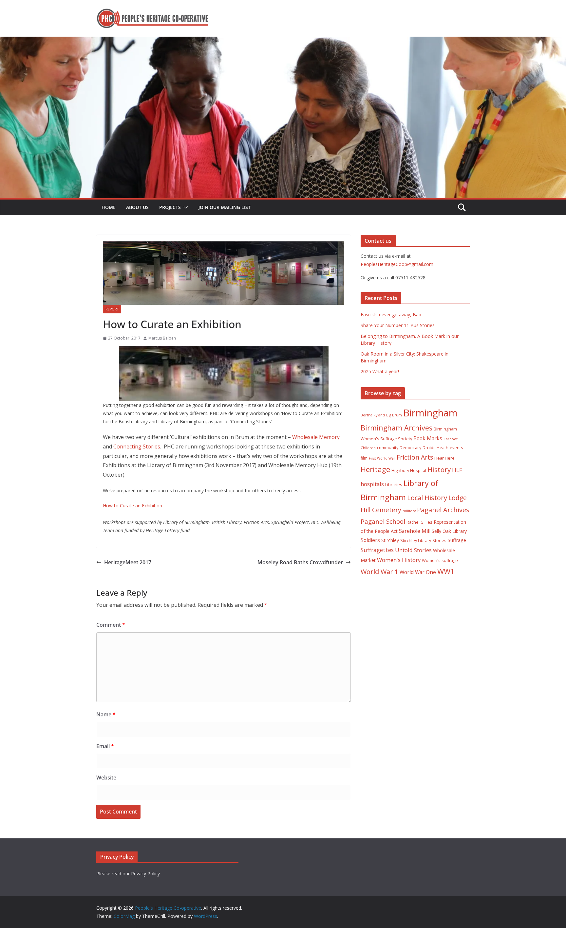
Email (105, 746)
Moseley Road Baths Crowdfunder (300, 562)
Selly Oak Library (449, 531)
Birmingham (430, 412)
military (409, 511)
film (364, 458)
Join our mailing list (224, 207)
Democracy (410, 447)
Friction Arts (415, 457)
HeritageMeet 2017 (127, 562)
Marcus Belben (162, 338)
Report (112, 309)
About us (137, 207)
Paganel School (383, 521)
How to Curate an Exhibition (132, 505)
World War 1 (379, 571)
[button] (184, 207)
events (456, 447)
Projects (170, 207)
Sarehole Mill (414, 530)
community (387, 447)
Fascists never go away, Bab (391, 314)
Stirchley (390, 540)
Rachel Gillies (419, 522)
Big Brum (394, 415)
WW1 (446, 571)
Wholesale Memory (316, 437)
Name (106, 714)
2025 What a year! (380, 371)
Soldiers (370, 540)
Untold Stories (413, 550)
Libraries (393, 484)
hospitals (372, 484)
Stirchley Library (415, 540)
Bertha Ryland (373, 415)
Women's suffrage (440, 560)
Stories (439, 540)
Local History (427, 497)
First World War (382, 458)
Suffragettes (377, 550)
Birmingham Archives (396, 427)
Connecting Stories (136, 446)
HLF (457, 470)
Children (368, 448)
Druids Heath (435, 447)
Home (109, 207)
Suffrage (457, 540)
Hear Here (444, 458)
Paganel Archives (443, 509)
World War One (418, 572)
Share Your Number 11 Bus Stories (398, 325)
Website (106, 777)
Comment (110, 624)
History (439, 469)
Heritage (375, 469)
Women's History (399, 560)
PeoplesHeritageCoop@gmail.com (397, 264)
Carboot (450, 439)
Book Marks (427, 438)
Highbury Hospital (408, 470)
